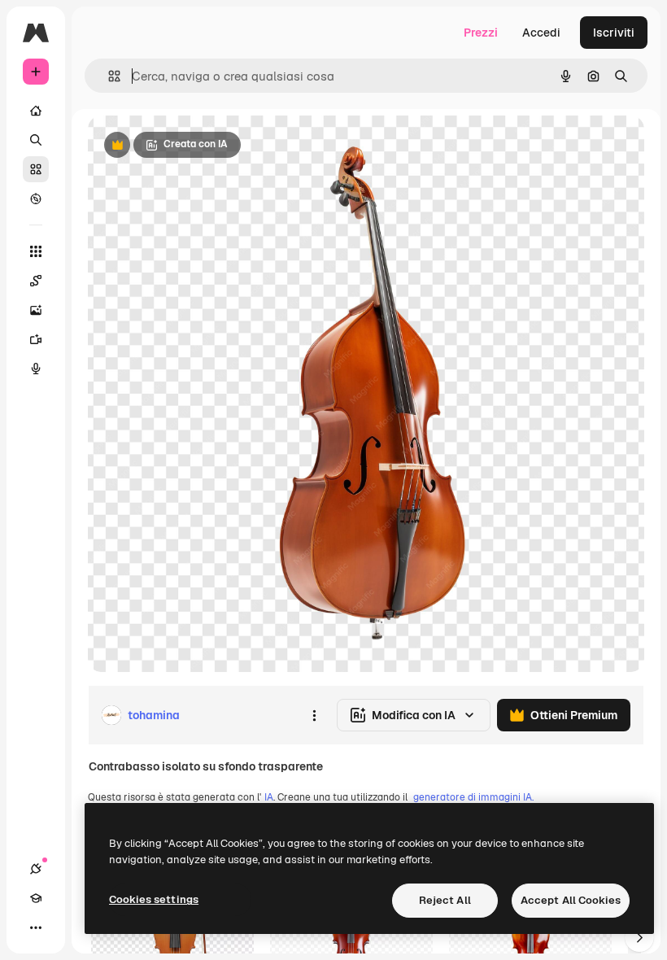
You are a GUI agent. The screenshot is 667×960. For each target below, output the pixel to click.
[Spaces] (36, 281)
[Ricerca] (36, 140)
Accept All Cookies (571, 900)
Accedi (541, 32)
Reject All (445, 900)
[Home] (36, 111)
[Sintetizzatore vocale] (36, 369)
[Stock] (36, 169)
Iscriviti (613, 32)
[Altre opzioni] (314, 715)
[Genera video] (36, 339)
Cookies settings (153, 899)
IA (268, 797)
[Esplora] (36, 198)
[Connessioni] (36, 869)
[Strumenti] (36, 251)
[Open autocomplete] (107, 76)
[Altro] (36, 927)
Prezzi (481, 32)
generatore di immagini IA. (473, 797)
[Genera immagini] (36, 310)
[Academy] (36, 898)
